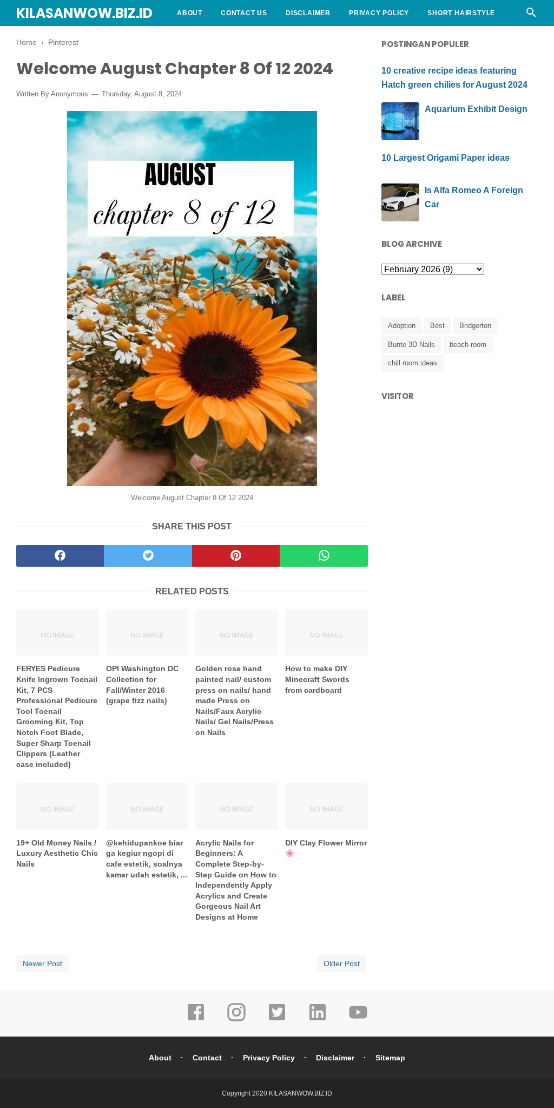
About (189, 13)
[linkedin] (317, 1019)
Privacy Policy (379, 13)
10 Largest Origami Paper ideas (445, 157)
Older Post (342, 963)
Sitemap (390, 1057)
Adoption (402, 326)
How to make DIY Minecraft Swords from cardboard (317, 679)
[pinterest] (236, 556)
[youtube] (358, 1019)
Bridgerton (475, 326)
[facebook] (60, 556)
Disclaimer (308, 13)
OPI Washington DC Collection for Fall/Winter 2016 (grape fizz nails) (142, 684)
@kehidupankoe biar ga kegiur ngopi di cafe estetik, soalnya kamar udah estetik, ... (146, 858)
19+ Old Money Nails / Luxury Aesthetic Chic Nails (57, 853)
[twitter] (148, 556)
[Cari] (531, 15)
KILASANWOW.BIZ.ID (84, 13)
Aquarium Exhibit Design (476, 109)
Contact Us (244, 13)
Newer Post (42, 963)
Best (437, 326)
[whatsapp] (323, 556)
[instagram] (236, 1019)
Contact (207, 1057)
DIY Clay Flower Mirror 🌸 (326, 848)
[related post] (57, 632)
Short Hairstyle (461, 13)
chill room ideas (412, 363)
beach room (468, 344)
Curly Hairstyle (210, 39)
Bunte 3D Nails (411, 344)
